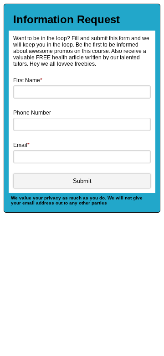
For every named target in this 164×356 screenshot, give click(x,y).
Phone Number (32, 113)
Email (21, 145)
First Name (27, 80)
